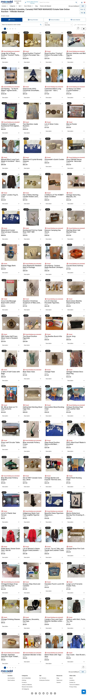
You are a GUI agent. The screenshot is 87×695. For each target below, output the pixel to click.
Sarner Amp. (71, 336)
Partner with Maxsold (45, 6)
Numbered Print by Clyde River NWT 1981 (32, 231)
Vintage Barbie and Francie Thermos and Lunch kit (53, 478)
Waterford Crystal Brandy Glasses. (32, 160)
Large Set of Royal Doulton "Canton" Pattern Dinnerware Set (11, 54)
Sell (20, 6)
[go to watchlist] (84, 2)
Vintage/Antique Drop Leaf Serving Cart (9, 585)
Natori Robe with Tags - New (53, 655)
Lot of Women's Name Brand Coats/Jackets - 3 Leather (32, 549)
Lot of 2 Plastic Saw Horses (8, 514)
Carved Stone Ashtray (74, 265)
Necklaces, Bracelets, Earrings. (31, 620)
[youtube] (47, 693)
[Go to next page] (15, 29)
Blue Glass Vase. (29, 372)
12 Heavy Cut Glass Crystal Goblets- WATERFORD (73, 89)
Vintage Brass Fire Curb (75, 548)
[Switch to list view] (84, 29)
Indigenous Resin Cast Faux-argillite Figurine (31, 514)
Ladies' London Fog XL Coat (9, 195)
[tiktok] (51, 693)
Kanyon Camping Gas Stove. (53, 231)
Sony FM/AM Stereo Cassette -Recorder (74, 160)
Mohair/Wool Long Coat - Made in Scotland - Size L (10, 160)
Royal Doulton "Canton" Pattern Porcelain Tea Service (32, 54)
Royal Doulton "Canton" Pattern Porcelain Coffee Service (54, 54)
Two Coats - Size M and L (76, 655)
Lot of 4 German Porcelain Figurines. (52, 302)
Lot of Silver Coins (51, 124)
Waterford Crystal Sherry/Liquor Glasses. (9, 231)
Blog (36, 6)
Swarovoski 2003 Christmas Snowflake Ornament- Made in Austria (31, 89)
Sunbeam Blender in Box (32, 655)
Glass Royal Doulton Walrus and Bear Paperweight (52, 443)
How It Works (27, 6)
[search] (76, 2)
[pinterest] (55, 693)
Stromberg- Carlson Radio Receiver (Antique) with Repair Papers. (54, 266)
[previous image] (4, 41)
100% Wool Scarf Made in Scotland (76, 443)
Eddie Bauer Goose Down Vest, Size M (10, 549)
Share (81, 9)
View (78, 27)
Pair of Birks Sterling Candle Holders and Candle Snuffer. (30, 195)
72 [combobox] (78, 28)
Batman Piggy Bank (8, 265)
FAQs (82, 12)
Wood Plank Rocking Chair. (74, 478)
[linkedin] (43, 693)
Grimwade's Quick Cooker (54, 159)
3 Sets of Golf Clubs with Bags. (10, 372)
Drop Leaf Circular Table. (10, 442)
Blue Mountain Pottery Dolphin (9, 478)
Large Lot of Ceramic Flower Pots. (74, 585)
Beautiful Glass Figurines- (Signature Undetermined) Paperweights (54, 514)
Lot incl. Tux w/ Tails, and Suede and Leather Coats (54, 549)
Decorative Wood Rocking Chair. (54, 408)
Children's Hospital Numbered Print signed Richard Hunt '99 (10, 125)
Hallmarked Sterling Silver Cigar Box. (32, 408)
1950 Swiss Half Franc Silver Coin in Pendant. (9, 337)
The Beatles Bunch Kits (53, 336)
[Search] (40, 24)
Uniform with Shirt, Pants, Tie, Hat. (76, 620)
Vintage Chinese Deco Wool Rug (74, 372)
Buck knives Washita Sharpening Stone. (74, 302)
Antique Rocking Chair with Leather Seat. (74, 408)
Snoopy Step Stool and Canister (31, 585)
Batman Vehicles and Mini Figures (76, 54)
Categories (12, 6)
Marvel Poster (71, 124)
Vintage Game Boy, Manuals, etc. (73, 195)
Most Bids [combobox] (47, 25)
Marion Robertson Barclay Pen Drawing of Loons (75, 514)
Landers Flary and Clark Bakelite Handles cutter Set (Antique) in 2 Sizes (54, 620)
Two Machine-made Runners (30, 125)
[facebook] (36, 693)
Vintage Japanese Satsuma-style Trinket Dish (9, 655)
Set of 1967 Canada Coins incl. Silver (32, 478)
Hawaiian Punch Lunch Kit (54, 584)
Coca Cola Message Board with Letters (8, 302)
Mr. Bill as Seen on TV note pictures (9, 408)
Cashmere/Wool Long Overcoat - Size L (53, 89)
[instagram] (32, 693)
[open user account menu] (81, 2)
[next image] (17, 41)
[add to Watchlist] (18, 33)
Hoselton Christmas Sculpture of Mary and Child (31, 302)
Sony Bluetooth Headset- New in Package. (32, 266)
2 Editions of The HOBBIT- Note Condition (54, 195)
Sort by (46, 22)
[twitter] (39, 693)
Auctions (4, 6)
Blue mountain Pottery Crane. (31, 443)
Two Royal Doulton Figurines (30, 337)
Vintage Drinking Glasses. (10, 619)
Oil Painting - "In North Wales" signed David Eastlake (9, 89)
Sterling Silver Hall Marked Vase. (73, 231)
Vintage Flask (50, 372)
